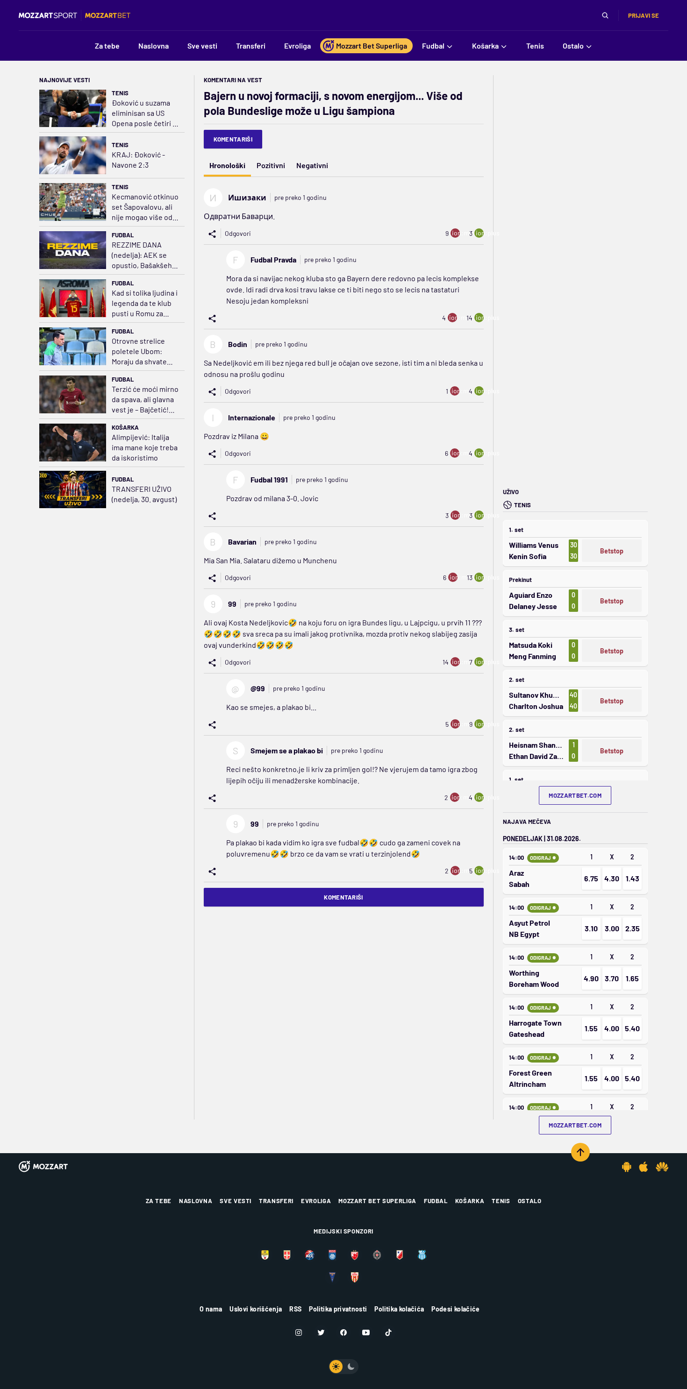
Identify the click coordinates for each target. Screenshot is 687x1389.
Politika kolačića (399, 1309)
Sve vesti (235, 1201)
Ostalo (530, 1201)
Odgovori (238, 233)
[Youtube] (365, 1332)
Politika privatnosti (338, 1309)
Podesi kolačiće (455, 1309)
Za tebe (159, 1201)
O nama (211, 1309)
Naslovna (195, 1201)
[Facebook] (343, 1332)
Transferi (276, 1201)
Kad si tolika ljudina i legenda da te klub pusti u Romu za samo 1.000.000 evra (145, 303)
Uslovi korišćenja (255, 1309)
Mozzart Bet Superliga (377, 1201)
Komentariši (233, 139)
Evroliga (316, 1201)
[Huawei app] (662, 1166)
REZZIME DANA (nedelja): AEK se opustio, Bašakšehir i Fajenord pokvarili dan (144, 255)
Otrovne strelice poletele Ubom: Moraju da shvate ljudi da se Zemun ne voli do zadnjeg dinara (145, 351)
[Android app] (626, 1166)
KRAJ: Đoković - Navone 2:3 (138, 159)
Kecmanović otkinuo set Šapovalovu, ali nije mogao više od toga (145, 207)
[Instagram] (298, 1332)
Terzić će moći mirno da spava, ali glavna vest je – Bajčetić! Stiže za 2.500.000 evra (145, 399)
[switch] (343, 1366)
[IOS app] (643, 1167)
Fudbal (123, 235)
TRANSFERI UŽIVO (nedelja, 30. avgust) (144, 493)
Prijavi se (643, 15)
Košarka (125, 427)
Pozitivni (271, 165)
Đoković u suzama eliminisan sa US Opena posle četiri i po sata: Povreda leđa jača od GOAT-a (143, 113)
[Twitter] (321, 1332)
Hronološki (227, 165)
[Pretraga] (605, 15)
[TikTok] (388, 1332)
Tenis (120, 93)
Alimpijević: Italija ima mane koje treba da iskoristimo (145, 447)
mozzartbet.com (575, 795)
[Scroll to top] (580, 1152)
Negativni (312, 165)
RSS (295, 1309)
